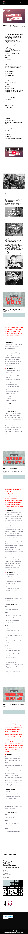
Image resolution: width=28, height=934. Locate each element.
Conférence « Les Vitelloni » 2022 (12, 192)
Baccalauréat (5, 870)
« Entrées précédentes (7, 852)
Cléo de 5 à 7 (5, 871)
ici (12, 673)
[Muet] (16, 218)
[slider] (19, 218)
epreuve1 (7, 26)
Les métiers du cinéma (7, 874)
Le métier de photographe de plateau (13, 704)
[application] (14, 217)
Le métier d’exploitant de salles (12, 309)
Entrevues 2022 (21, 26)
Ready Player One (6, 877)
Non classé (5, 876)
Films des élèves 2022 (9, 25)
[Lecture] (8, 216)
